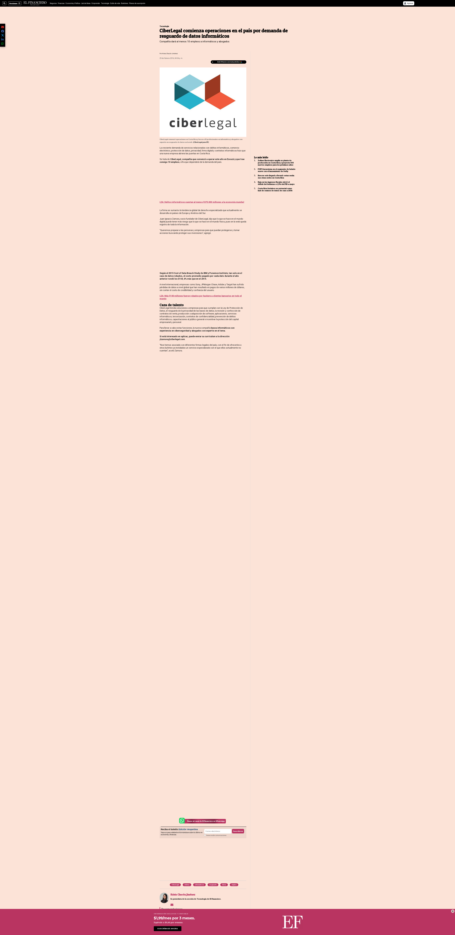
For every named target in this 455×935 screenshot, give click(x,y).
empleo (234, 885)
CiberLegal (175, 885)
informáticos (199, 885)
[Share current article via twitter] (3, 35)
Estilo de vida (115, 3)
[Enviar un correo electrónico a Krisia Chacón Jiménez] (172, 904)
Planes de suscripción (137, 3)
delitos (186, 885)
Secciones (13, 3)
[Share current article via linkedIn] (3, 39)
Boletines (124, 3)
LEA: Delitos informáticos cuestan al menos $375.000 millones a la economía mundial (202, 202)
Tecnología (105, 3)
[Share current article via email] (3, 26)
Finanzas (61, 3)
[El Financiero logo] (35, 3)
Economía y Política (73, 3)
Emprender (96, 3)
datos (224, 885)
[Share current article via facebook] (3, 31)
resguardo (213, 885)
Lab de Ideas (86, 3)
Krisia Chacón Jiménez (170, 53)
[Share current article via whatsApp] (3, 43)
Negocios (53, 3)
